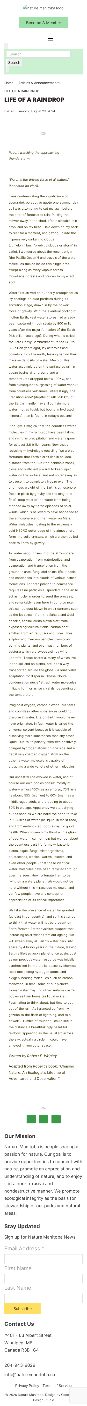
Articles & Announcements (38, 83)
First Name (18, 1268)
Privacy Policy (27, 1385)
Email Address (24, 1248)
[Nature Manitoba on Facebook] (31, 1119)
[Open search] (6, 46)
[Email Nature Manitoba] (56, 1119)
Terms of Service (57, 1385)
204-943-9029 (19, 1365)
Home (9, 83)
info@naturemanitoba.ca (29, 1374)
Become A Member (43, 22)
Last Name (17, 1288)
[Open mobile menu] (50, 38)
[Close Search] (7, 69)
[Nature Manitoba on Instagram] (43, 1119)
